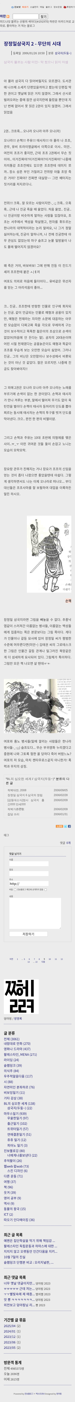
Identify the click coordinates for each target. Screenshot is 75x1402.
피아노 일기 (17, 1145)
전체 (12, 1039)
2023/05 (10, 1347)
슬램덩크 (13, 1065)
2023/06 (10, 1342)
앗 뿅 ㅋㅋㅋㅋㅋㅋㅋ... (19, 1299)
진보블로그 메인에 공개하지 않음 (30, 889)
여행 (10, 1181)
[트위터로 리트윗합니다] (65, 826)
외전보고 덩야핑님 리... (19, 1305)
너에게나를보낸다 (22, 1155)
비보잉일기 (14, 1092)
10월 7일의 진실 (14, 1257)
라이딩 (11, 1059)
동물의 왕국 (15, 1208)
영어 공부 (12, 1198)
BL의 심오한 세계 (19, 779)
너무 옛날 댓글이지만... (19, 1283)
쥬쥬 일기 (16, 1139)
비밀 (11, 889)
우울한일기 (17, 1118)
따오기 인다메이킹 (19, 1219)
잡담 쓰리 (13, 814)
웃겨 (10, 1192)
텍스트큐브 (40, 1393)
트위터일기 (17, 1129)
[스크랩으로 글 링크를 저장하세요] (59, 826)
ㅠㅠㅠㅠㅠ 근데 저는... (19, 1288)
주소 (11, 879)
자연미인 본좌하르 (19, 1087)
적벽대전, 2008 (17, 790)
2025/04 (10, 1325)
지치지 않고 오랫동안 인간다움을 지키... (30, 1251)
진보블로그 (29, 1393)
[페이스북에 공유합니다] (69, 826)
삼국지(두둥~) (63, 53)
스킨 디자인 (17, 1170)
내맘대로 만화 (17, 1043)
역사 (9, 1203)
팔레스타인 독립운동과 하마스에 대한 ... (30, 1246)
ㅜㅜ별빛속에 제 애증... (19, 1294)
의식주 (11, 1070)
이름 (11, 859)
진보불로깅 (14, 1150)
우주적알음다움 (18, 1076)
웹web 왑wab (16, 1166)
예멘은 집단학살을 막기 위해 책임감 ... (29, 1240)
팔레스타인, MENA (20, 1054)
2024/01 (10, 1331)
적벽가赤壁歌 (16, 809)
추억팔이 (13, 1160)
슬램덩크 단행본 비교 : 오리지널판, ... (29, 1262)
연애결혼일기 (19, 1134)
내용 (11, 896)
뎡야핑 (59, 1393)
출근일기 (17, 1123)
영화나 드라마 (17, 1049)
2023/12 (10, 1336)
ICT (8, 1214)
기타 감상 (13, 1098)
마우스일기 (15, 1113)
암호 (11, 869)
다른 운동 (13, 1176)
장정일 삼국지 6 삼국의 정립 (25, 795)
